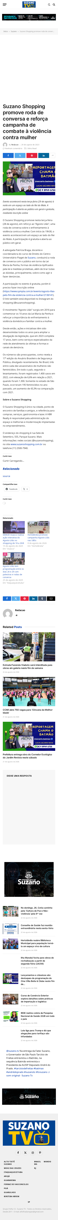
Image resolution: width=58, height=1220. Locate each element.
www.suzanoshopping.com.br (27, 444)
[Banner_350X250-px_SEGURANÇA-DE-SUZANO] (29, 879)
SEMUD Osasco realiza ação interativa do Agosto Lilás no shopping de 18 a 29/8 (13, 538)
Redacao (15, 144)
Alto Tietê (9, 1161)
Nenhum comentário (13, 148)
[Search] (53, 4)
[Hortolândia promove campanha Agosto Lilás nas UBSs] (39, 527)
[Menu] (4, 4)
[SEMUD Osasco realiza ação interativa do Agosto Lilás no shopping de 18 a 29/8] (14, 527)
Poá (6, 1188)
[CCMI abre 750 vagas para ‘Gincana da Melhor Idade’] (29, 691)
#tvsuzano (41, 1072)
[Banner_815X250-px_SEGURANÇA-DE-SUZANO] (29, 1096)
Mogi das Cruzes (12, 1168)
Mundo (47, 1161)
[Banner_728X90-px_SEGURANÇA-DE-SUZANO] (29, 17)
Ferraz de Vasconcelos (16, 1184)
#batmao (39, 1068)
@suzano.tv (12, 1050)
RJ (35, 1168)
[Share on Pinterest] (31, 155)
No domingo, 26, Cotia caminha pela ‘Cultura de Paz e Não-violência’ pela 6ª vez (36, 910)
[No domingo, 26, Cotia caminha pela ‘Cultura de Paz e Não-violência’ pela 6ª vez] (10, 911)
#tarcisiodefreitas (23, 1068)
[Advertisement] (29, 68)
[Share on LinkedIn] (43, 155)
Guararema (10, 1180)
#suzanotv (29, 1072)
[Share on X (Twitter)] (20, 155)
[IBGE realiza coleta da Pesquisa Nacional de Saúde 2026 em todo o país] (10, 1016)
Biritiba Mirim (11, 1196)
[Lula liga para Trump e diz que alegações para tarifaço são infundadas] (10, 1034)
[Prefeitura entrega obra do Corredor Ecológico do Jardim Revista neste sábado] (29, 736)
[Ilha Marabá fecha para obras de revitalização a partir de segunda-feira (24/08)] (10, 961)
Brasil (37, 1161)
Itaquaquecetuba (13, 1172)
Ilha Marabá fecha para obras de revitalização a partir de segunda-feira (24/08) (37, 960)
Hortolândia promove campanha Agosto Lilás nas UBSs (38, 537)
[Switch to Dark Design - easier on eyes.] (49, 4)
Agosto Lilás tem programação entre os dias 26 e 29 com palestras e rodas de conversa (13, 572)
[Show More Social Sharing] (52, 155)
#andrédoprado (15, 1072)
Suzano (14, 31)
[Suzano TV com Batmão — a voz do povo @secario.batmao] (29, 4)
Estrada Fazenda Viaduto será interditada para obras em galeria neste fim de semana (27, 666)
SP (29, 1202)
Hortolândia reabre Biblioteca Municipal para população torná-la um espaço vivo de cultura (37, 943)
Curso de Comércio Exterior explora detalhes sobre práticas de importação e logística (37, 998)
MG (35, 1164)
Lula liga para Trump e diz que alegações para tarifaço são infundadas (36, 1033)
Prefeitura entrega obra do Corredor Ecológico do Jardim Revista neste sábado (27, 756)
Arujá (7, 1176)
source (6, 476)
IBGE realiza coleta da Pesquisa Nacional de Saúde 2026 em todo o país (37, 1016)
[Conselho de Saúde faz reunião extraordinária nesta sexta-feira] (10, 929)
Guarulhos (10, 1192)
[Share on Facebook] (8, 155)
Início (6, 31)
